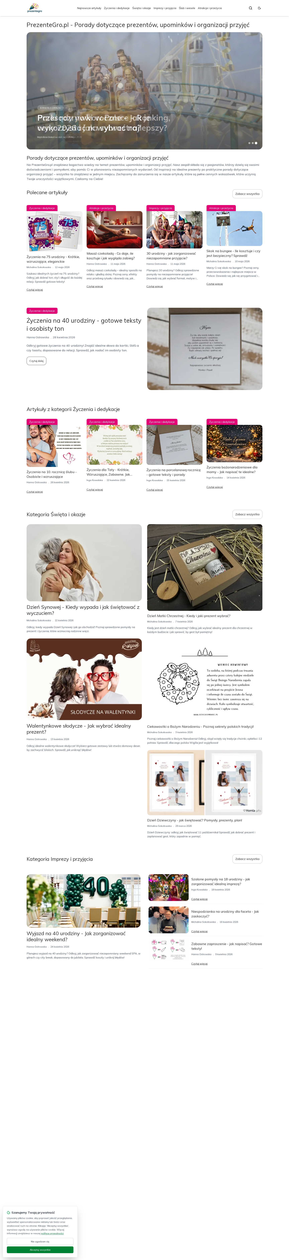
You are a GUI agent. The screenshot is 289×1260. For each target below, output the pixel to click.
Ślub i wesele (187, 8)
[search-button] (250, 8)
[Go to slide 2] (253, 143)
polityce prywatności (52, 1233)
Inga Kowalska (95, 480)
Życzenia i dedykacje (117, 8)
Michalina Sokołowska (49, 137)
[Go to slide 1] (249, 143)
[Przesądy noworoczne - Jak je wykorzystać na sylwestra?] (144, 90)
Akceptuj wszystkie (40, 1249)
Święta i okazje (141, 8)
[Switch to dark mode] (259, 8)
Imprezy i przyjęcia (165, 8)
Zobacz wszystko (247, 194)
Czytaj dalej (36, 361)
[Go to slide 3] (256, 143)
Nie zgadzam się (40, 1241)
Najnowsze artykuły (89, 8)
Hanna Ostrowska (97, 263)
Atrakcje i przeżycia (210, 8)
